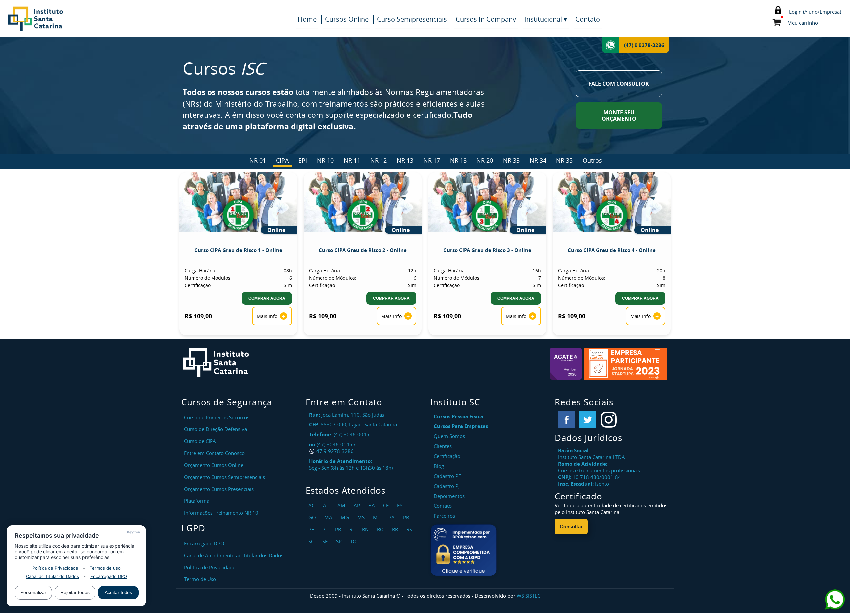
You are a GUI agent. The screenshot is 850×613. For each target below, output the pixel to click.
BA (372, 505)
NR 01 (257, 160)
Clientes (443, 446)
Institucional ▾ (545, 19)
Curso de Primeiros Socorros (216, 417)
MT (377, 517)
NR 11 (352, 160)
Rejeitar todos (75, 592)
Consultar (571, 526)
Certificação (447, 456)
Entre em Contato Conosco (214, 453)
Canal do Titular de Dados (52, 576)
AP (358, 505)
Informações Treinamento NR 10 (221, 512)
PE (312, 529)
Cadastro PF (447, 476)
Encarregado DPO (108, 576)
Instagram (608, 419)
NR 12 (378, 160)
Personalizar (33, 592)
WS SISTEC (528, 595)
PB (407, 517)
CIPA (282, 160)
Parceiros (444, 515)
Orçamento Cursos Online (213, 465)
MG (346, 517)
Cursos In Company (486, 19)
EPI (302, 160)
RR (396, 529)
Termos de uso (105, 568)
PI (325, 529)
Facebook (566, 419)
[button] (463, 550)
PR (339, 529)
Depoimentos (449, 496)
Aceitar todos (118, 592)
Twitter (587, 419)
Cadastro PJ (447, 486)
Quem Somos (449, 436)
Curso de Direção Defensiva (215, 429)
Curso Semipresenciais (412, 19)
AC (312, 505)
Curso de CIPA (200, 441)
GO (313, 517)
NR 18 (458, 160)
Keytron (133, 532)
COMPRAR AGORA (266, 298)
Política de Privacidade (55, 568)
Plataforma (196, 501)
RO (381, 529)
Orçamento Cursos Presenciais (219, 489)
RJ (352, 529)
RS (410, 529)
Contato (587, 19)
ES (400, 505)
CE (386, 505)
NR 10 (325, 160)
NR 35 (564, 160)
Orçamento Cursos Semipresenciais (224, 477)
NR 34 (538, 160)
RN (366, 529)
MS (361, 517)
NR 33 (511, 160)
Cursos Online (347, 19)
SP (339, 541)
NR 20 (484, 160)
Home (307, 19)
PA (392, 517)
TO (354, 541)
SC (312, 541)
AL (327, 505)
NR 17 (431, 160)
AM (342, 505)
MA (329, 517)
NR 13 (405, 160)
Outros (592, 160)
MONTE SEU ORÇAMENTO (619, 115)
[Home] (69, 19)
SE (325, 541)
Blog (439, 466)
